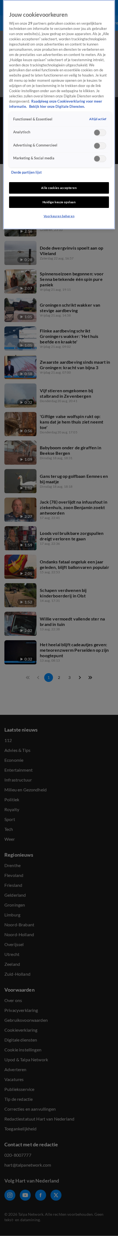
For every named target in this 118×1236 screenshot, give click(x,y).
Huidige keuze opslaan (59, 202)
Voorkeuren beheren (59, 216)
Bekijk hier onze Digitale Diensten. (57, 107)
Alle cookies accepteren (59, 188)
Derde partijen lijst (26, 172)
